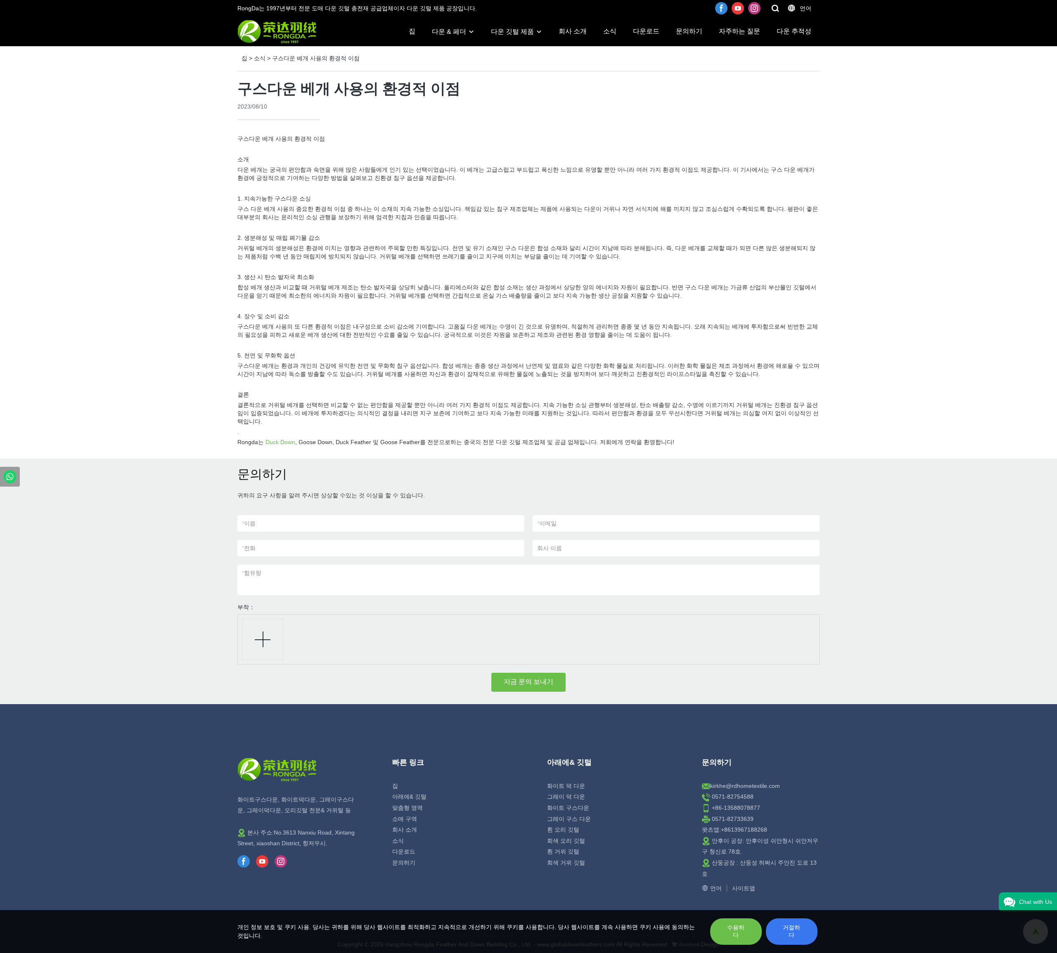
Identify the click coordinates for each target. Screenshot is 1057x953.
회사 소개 (573, 31)
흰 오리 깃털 (563, 829)
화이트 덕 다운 (566, 786)
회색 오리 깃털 (566, 840)
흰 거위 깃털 (563, 851)
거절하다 (791, 931)
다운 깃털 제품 (512, 31)
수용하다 (735, 931)
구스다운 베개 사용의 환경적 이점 (316, 58)
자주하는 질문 (739, 31)
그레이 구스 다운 (569, 819)
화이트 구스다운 (568, 807)
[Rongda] (10, 477)
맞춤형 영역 (407, 807)
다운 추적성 (794, 31)
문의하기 (689, 31)
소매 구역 (404, 819)
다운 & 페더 (449, 31)
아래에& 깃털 (409, 796)
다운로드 (646, 31)
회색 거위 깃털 (566, 862)
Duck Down (280, 442)
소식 (609, 31)
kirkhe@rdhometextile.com (745, 786)
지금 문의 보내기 (528, 681)
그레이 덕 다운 (566, 796)
